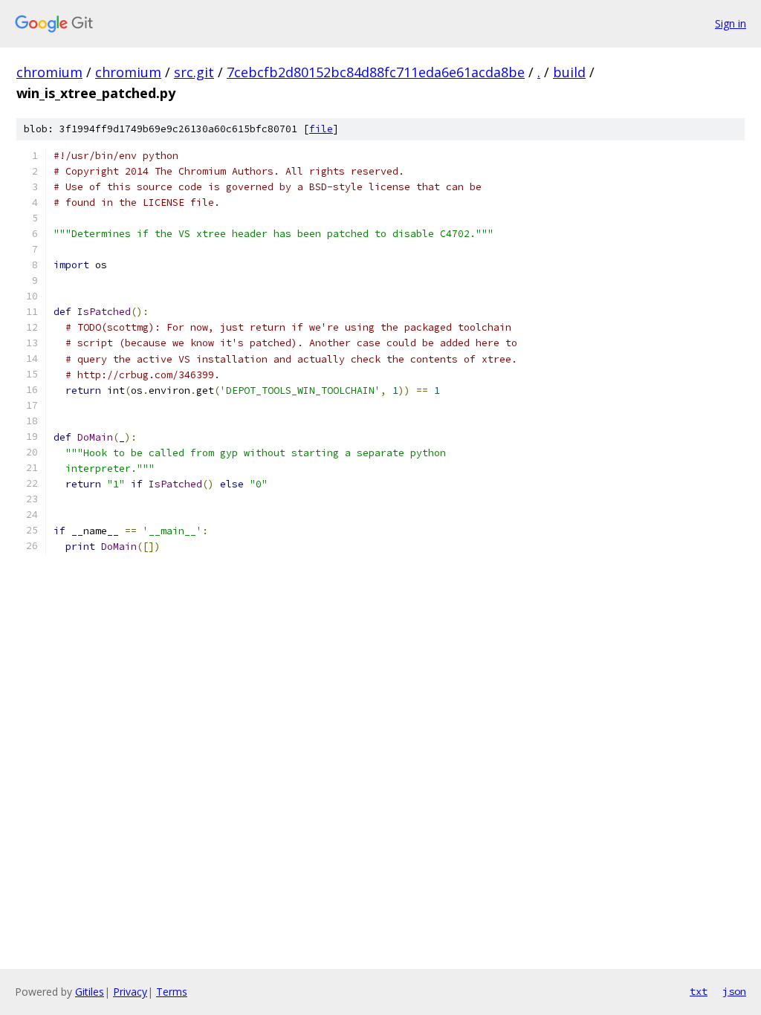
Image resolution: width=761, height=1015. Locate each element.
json (734, 991)
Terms (171, 992)
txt (698, 991)
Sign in (730, 23)
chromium (49, 72)
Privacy (130, 992)
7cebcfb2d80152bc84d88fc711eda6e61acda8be (376, 72)
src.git (194, 72)
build (569, 72)
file (321, 129)
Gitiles (89, 992)
